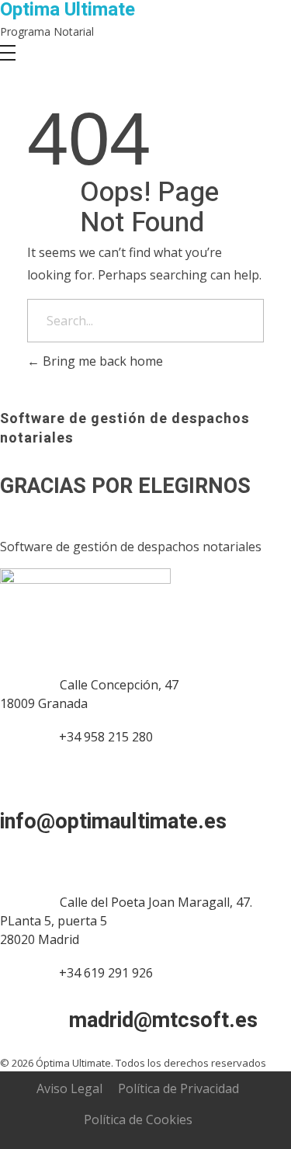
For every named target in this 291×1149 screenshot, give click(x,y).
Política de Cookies (138, 1119)
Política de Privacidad (178, 1088)
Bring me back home (101, 361)
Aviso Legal (69, 1088)
